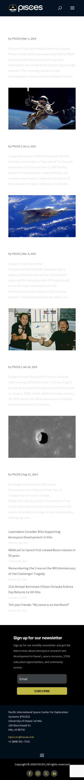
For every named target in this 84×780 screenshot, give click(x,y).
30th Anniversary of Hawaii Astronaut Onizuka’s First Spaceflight (38, 360)
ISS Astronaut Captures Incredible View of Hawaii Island (41, 247)
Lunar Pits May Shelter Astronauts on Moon (38, 468)
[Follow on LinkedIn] (54, 773)
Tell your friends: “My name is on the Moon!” (38, 605)
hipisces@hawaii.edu (21, 737)
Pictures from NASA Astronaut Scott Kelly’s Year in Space (37, 32)
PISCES (16, 38)
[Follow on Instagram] (38, 773)
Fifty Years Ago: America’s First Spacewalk (33, 139)
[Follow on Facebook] (30, 773)
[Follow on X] (46, 773)
